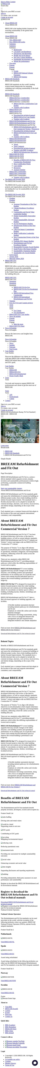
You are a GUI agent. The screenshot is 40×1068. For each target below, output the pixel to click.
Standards (12, 281)
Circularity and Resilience (22, 52)
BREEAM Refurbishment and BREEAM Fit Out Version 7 (18, 629)
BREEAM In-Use (15, 109)
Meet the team (18, 324)
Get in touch (13, 255)
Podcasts (12, 347)
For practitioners (19, 312)
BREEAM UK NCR (16, 154)
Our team (12, 63)
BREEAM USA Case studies (19, 314)
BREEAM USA (10, 260)
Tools (11, 305)
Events (16, 71)
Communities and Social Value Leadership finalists (24, 213)
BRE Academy (10, 1025)
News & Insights (10, 328)
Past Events (13, 349)
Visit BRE (8, 1007)
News (11, 343)
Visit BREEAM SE (7, 993)
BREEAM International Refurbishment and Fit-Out (23, 298)
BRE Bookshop (10, 1027)
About (16, 144)
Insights (12, 345)
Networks (8, 1014)
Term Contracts (19, 146)
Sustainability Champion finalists (25, 251)
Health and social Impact (22, 55)
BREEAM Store (10, 1029)
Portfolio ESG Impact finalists (24, 241)
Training (12, 301)
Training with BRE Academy (23, 150)
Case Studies (9, 351)
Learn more (5, 445)
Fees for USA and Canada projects (21, 303)
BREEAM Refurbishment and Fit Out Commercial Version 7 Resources (26, 128)
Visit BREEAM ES (7, 954)
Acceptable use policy (12, 1059)
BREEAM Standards (12, 79)
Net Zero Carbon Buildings (23, 57)
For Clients (17, 311)
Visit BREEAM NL (7, 942)
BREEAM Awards (11, 1009)
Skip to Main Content (8, 2)
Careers (7, 1011)
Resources (17, 168)
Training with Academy (22, 107)
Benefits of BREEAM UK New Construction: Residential (24, 161)
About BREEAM (11, 23)
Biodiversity (18, 50)
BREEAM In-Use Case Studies (24, 117)
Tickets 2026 (13, 257)
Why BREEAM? (15, 40)
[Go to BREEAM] (5, 4)
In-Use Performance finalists (23, 224)
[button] (2, 8)
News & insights (15, 316)
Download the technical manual (24, 115)
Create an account (7, 17)
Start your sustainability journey (11, 488)
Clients (11, 399)
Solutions (12, 44)
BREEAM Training (20, 77)
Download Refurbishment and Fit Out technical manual (18, 633)
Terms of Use (9, 1065)
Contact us (8, 1016)
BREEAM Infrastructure (17, 139)
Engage (12, 65)
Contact (7, 400)
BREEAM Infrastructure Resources (26, 152)
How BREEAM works (17, 42)
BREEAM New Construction (19, 98)
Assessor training (19, 170)
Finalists (12, 198)
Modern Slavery (10, 1063)
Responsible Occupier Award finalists (26, 247)
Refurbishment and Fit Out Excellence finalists (23, 244)
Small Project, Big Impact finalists (25, 249)
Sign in (3, 13)
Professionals (13, 397)
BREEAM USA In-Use (22, 287)
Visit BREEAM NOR (8, 981)
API (10, 395)
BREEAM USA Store (16, 326)
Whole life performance (22, 61)
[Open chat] (35, 1063)
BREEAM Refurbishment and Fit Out (22, 121)
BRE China (9, 1031)
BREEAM (13, 370)
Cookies (8, 1061)
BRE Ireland (9, 1033)
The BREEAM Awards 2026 (15, 179)
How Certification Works (22, 164)
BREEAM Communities (17, 172)
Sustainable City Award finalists (24, 253)
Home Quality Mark (16, 376)
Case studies (18, 166)
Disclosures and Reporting (22, 53)
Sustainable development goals (24, 59)
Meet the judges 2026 (16, 259)
